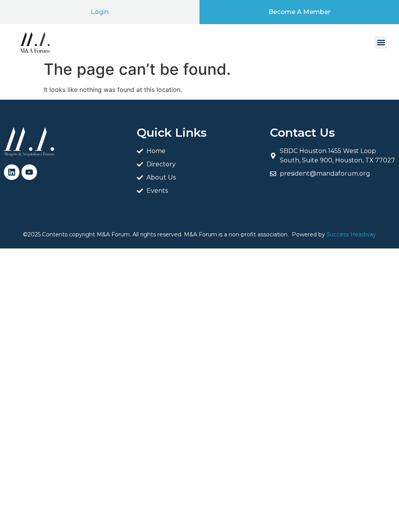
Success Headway (351, 234)
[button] (380, 42)
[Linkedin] (11, 172)
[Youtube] (29, 172)
